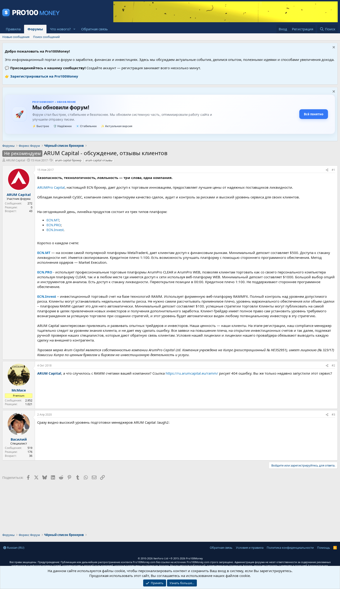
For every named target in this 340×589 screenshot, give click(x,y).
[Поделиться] (327, 170)
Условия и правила (249, 547)
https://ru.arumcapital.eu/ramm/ (192, 373)
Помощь (323, 547)
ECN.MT (52, 220)
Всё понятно (313, 114)
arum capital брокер (68, 160)
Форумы (35, 29)
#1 (333, 170)
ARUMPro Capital (51, 187)
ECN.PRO (53, 224)
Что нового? (60, 29)
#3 (333, 415)
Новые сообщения (15, 37)
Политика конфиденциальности (290, 547)
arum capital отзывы (98, 160)
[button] (74, 29)
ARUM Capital (15, 160)
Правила (13, 29)
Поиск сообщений (46, 37)
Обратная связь (94, 29)
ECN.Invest (55, 229)
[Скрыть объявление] (333, 47)
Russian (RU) (15, 547)
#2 (333, 365)
